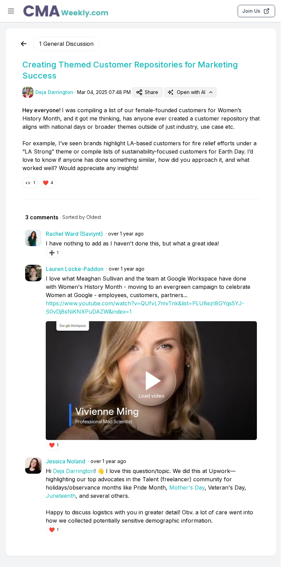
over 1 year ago (126, 234)
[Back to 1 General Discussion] (24, 44)
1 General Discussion (66, 43)
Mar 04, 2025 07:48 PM (104, 92)
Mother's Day (187, 487)
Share (151, 92)
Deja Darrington (73, 471)
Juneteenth (61, 495)
